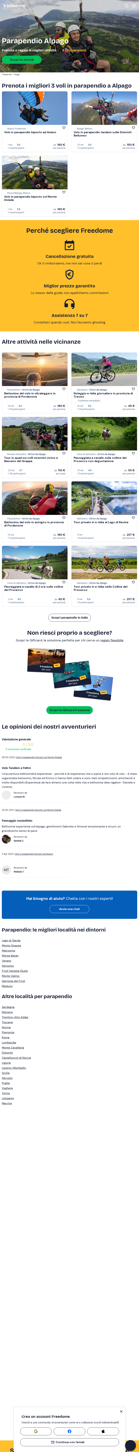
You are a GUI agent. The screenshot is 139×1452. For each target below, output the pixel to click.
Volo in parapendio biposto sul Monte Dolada (30, 198)
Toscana (7, 1022)
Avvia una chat (69, 909)
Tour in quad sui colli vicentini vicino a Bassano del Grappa (31, 459)
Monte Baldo (10, 956)
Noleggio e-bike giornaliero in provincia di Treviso (103, 395)
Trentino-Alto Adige (15, 1017)
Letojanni (8, 1098)
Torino (6, 1093)
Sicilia (6, 1073)
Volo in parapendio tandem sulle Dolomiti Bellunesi (103, 133)
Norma (6, 1027)
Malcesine (8, 950)
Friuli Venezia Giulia (15, 971)
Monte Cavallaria (13, 1048)
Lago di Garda (11, 940)
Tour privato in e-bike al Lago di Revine (101, 522)
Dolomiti (7, 1053)
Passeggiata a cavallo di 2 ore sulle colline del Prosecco (33, 588)
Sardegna (8, 1007)
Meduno (7, 986)
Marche (7, 1103)
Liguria (6, 1063)
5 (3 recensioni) (74, 50)
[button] (130, 1445)
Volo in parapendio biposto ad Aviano (30, 132)
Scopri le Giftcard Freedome (69, 710)
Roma (5, 1037)
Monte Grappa (11, 945)
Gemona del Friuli (13, 981)
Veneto (6, 961)
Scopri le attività (21, 60)
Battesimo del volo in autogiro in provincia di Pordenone (34, 523)
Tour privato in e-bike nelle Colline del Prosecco (100, 588)
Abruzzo (7, 1078)
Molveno (7, 1012)
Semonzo (8, 966)
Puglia (6, 1083)
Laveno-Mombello (14, 1068)
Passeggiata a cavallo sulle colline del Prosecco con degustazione (100, 459)
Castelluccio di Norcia (16, 1058)
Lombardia (9, 1042)
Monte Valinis (11, 976)
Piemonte (8, 1032)
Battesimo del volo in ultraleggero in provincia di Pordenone (30, 395)
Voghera (7, 1088)
